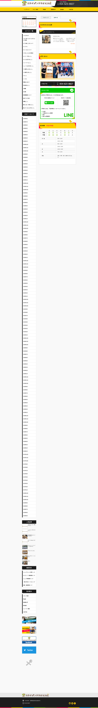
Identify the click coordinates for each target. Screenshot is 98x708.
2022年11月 (25, 263)
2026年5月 (25, 128)
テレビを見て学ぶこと (27, 59)
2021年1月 (25, 334)
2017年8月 (25, 467)
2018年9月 (25, 425)
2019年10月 (25, 383)
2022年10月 (25, 267)
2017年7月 (25, 470)
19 (25, 23)
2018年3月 (25, 444)
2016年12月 (25, 493)
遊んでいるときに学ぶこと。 (29, 107)
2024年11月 (25, 186)
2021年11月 (25, 302)
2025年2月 (25, 176)
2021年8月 (25, 312)
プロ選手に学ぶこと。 (27, 72)
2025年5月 (25, 167)
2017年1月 (25, 489)
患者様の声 (53, 9)
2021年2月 (25, 331)
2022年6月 (25, 280)
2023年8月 (25, 234)
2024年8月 (25, 196)
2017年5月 (25, 477)
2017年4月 (25, 480)
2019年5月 (25, 399)
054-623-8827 (27, 703)
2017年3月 (25, 483)
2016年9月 (25, 502)
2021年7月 (25, 315)
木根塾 (24, 88)
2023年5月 (25, 244)
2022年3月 (25, 289)
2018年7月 (25, 431)
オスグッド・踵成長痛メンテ (29, 575)
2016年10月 (25, 499)
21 (29, 23)
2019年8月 (25, 389)
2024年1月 (25, 218)
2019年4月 (25, 402)
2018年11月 (25, 418)
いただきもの (26, 35)
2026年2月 (25, 138)
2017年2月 (25, 486)
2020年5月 (25, 360)
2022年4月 (25, 286)
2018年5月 (25, 438)
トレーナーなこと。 (27, 62)
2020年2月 (25, 370)
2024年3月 (25, 212)
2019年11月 (25, 380)
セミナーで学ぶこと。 (27, 56)
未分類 (24, 91)
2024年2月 (25, 215)
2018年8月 (25, 428)
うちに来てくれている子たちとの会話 (29, 39)
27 (27, 24)
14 (29, 22)
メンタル (25, 78)
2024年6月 (25, 202)
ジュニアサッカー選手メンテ (29, 572)
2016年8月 (25, 506)
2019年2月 (25, 409)
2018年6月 (25, 435)
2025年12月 (25, 144)
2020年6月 (25, 357)
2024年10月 (25, 189)
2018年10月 (25, 422)
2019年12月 (25, 376)
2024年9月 (25, 192)
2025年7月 (25, 160)
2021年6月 (25, 318)
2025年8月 (25, 157)
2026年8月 (25, 118)
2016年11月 (25, 496)
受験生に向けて (26, 82)
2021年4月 (25, 325)
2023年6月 (25, 241)
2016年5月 (25, 515)
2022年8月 (25, 273)
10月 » (26, 26)
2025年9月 (25, 154)
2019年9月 (25, 386)
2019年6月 (25, 396)
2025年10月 (25, 150)
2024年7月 (25, 199)
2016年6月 (25, 512)
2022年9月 (25, 270)
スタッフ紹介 (35, 9)
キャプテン (25, 46)
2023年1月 (25, 257)
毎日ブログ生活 (26, 98)
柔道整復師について (27, 95)
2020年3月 (25, 367)
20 (27, 23)
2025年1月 (25, 179)
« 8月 (23, 26)
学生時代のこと (26, 85)
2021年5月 (25, 322)
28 (29, 24)
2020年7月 (25, 354)
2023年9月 (25, 231)
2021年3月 (25, 328)
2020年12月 (25, 338)
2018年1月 (25, 451)
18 (23, 23)
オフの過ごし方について (28, 43)
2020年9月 (25, 347)
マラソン (25, 75)
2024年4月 (25, 209)
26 (25, 24)
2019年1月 (25, 412)
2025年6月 (25, 163)
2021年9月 (25, 309)
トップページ (26, 9)
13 (27, 22)
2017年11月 (25, 457)
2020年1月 (25, 373)
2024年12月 (25, 183)
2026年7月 (25, 121)
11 (23, 22)
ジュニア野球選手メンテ (28, 578)
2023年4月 (25, 247)
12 (25, 22)
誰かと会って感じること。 (28, 104)
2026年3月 (25, 134)
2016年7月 (25, 509)
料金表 (44, 9)
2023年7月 (25, 238)
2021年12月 (25, 299)
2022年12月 (25, 260)
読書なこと (25, 101)
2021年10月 (25, 305)
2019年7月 (25, 393)
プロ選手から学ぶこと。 (28, 69)
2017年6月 (25, 473)
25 (23, 24)
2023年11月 (25, 225)
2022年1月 (25, 296)
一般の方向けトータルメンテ (29, 581)
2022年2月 (25, 292)
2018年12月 (25, 415)
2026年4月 (25, 131)
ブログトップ (45, 17)
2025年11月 (25, 147)
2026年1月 (25, 141)
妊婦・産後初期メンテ (27, 585)
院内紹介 (62, 9)
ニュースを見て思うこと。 (28, 65)
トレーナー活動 (26, 608)
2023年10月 (25, 228)
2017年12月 (25, 454)
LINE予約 (71, 9)
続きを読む (73, 43)
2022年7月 (25, 276)
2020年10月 (25, 344)
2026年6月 (25, 125)
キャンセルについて (27, 49)
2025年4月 (25, 170)
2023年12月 (25, 221)
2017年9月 (25, 464)
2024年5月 (25, 205)
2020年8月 (25, 351)
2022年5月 (25, 283)
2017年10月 (25, 460)
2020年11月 (25, 341)
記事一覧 (56, 17)
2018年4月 (25, 441)
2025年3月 (25, 173)
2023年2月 (25, 254)
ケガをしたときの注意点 (28, 53)
